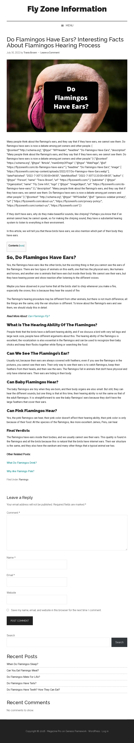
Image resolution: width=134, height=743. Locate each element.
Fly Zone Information (67, 8)
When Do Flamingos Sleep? (22, 664)
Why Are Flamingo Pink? (20, 471)
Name (11, 557)
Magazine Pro (54, 731)
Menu (69, 25)
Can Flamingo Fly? (39, 316)
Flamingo (23, 479)
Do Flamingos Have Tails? (21, 683)
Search (11, 635)
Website (11, 592)
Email (11, 575)
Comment (13, 512)
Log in (105, 731)
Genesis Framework (76, 731)
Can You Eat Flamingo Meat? (23, 670)
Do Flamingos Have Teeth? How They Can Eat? (33, 689)
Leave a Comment (50, 52)
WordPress (94, 731)
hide (22, 245)
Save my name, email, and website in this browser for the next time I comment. (56, 610)
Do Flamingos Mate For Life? (23, 676)
